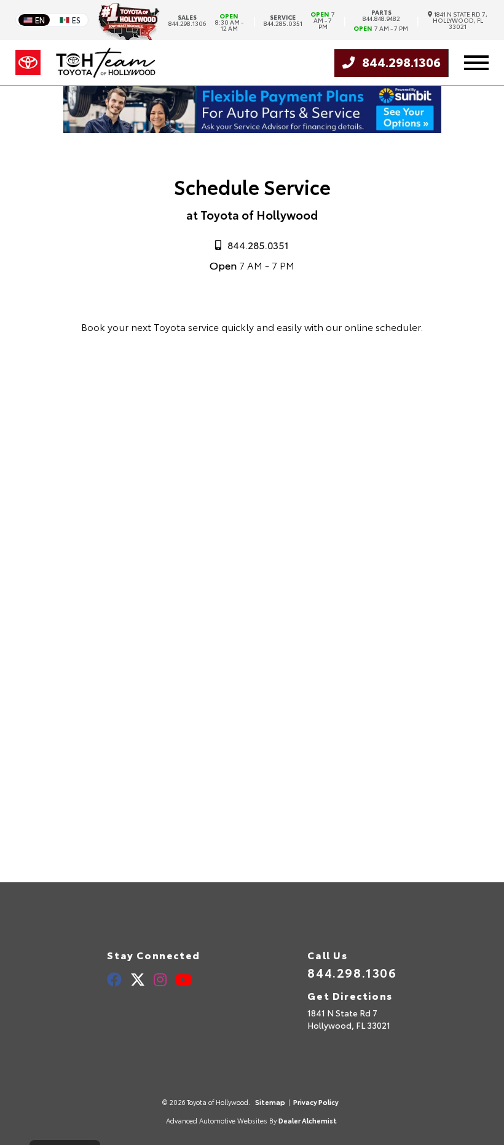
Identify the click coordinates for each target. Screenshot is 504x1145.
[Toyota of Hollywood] (106, 62)
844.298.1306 (187, 20)
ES (76, 19)
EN (40, 19)
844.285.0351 (283, 20)
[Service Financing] (252, 128)
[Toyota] (28, 63)
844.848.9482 (381, 15)
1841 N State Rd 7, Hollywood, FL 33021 (460, 20)
